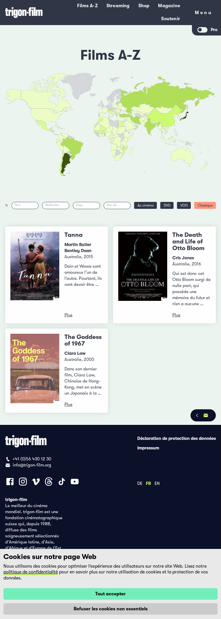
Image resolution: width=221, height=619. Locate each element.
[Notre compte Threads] (49, 481)
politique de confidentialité (30, 572)
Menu (203, 13)
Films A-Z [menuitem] (87, 5)
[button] (156, 125)
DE (139, 483)
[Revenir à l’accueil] (24, 12)
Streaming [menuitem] (118, 5)
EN (157, 483)
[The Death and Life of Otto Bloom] (142, 275)
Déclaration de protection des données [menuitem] (176, 438)
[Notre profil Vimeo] (36, 481)
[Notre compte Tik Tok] (61, 481)
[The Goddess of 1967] (34, 371)
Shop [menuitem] (144, 5)
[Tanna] (34, 275)
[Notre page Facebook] (10, 481)
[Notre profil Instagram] (23, 481)
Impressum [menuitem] (148, 447)
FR (148, 483)
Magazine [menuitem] (169, 5)
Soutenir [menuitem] (170, 18)
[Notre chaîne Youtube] (74, 481)
